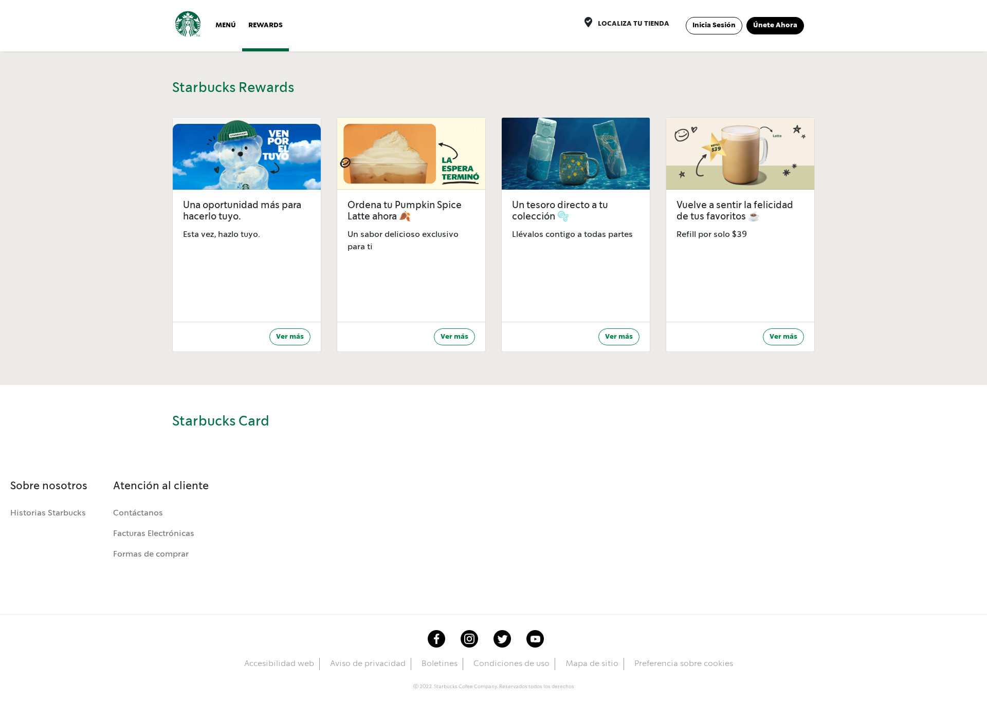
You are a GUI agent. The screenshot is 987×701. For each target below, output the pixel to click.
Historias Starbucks (48, 513)
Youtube (535, 639)
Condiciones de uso (511, 664)
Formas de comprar (151, 554)
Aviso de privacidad (368, 664)
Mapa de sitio (591, 664)
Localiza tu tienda (633, 24)
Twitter (502, 639)
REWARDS (265, 25)
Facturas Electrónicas (153, 534)
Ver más (290, 337)
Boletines (440, 664)
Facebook (436, 639)
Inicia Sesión (714, 25)
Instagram (469, 639)
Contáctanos (138, 513)
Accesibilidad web (279, 664)
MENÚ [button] (225, 25)
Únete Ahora (775, 25)
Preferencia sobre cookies (683, 664)
